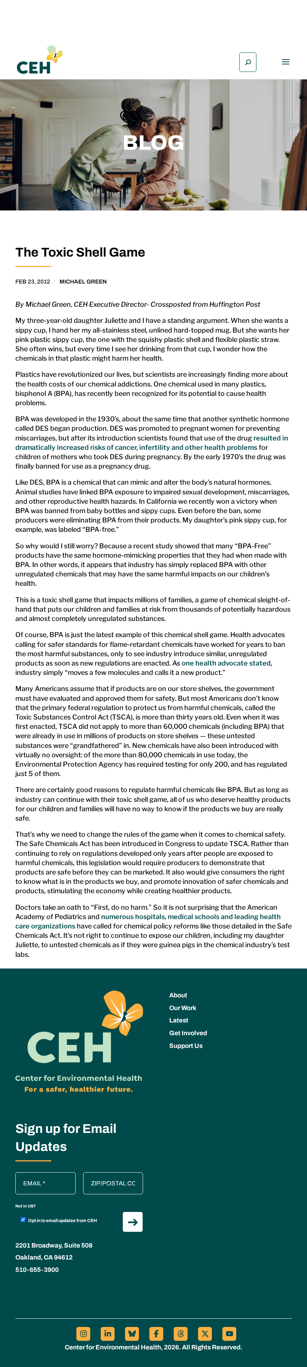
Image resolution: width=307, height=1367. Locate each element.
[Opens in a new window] (83, 1334)
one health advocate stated (226, 663)
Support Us (186, 1045)
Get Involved (188, 1033)
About (178, 995)
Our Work (183, 1008)
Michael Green (83, 282)
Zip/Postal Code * (109, 1176)
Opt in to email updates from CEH (62, 1220)
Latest (178, 1020)
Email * (28, 1176)
